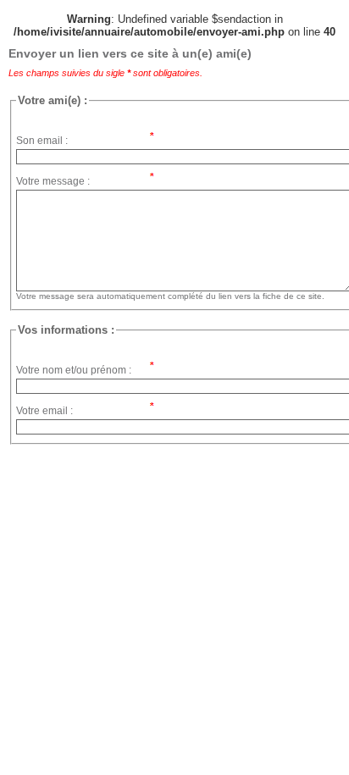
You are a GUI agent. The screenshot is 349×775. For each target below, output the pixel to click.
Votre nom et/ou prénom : (73, 370)
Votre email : (44, 411)
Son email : (42, 141)
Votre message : (53, 181)
